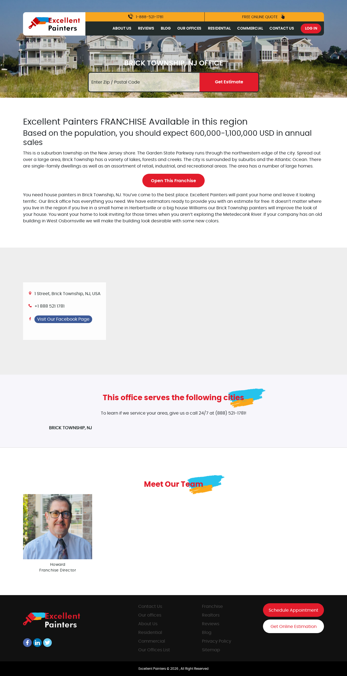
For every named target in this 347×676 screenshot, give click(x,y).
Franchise (212, 606)
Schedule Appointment (293, 610)
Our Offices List (154, 650)
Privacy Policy (216, 641)
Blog (166, 28)
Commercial (250, 28)
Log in (311, 28)
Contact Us (281, 28)
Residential (219, 28)
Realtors (211, 615)
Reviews (146, 28)
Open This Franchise (173, 181)
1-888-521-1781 (149, 17)
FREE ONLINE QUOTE (260, 17)
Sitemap (211, 650)
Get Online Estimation (294, 626)
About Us (122, 28)
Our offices (149, 615)
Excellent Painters (153, 668)
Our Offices (189, 28)
